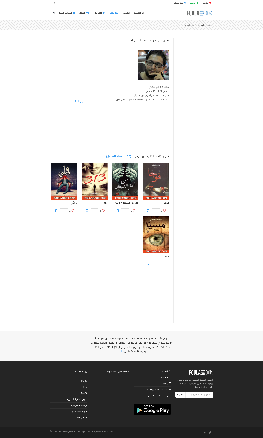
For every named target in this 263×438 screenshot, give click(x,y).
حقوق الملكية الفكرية (77, 399)
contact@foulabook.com (156, 389)
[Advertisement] (193, 87)
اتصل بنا (165, 371)
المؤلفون (113, 13)
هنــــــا (120, 351)
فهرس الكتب (81, 418)
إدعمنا (166, 383)
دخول (82, 13)
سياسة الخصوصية (79, 405)
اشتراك (180, 394)
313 (105, 203)
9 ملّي (73, 203)
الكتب (126, 13)
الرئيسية (139, 13)
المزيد (98, 13)
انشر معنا (164, 377)
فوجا (166, 203)
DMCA (84, 393)
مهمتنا (205, 3)
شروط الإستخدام (79, 412)
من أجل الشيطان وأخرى (126, 203)
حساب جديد (66, 13)
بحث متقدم (179, 3)
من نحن (84, 387)
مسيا (166, 256)
